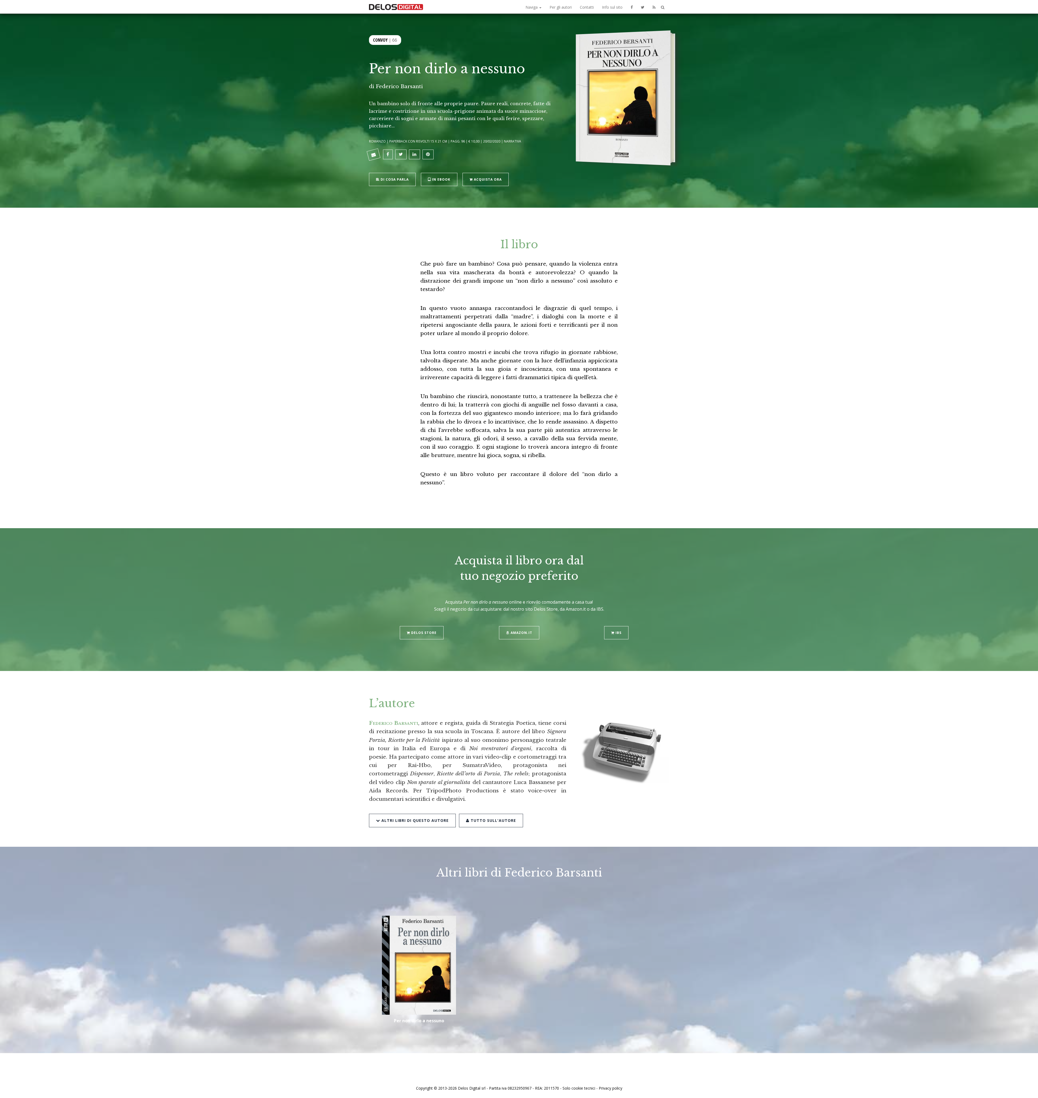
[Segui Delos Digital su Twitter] (642, 7)
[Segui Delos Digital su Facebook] (632, 7)
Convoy (380, 40)
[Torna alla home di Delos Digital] (396, 7)
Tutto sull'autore (492, 820)
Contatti (587, 7)
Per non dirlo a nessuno (419, 1021)
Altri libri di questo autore (414, 820)
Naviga (532, 7)
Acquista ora (487, 179)
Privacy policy (610, 1088)
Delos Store (423, 632)
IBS (617, 632)
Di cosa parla (394, 179)
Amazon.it (521, 632)
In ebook (440, 179)
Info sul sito (612, 7)
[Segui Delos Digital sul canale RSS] (654, 7)
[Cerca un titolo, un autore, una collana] (662, 7)
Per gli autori (561, 7)
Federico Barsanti (399, 86)
